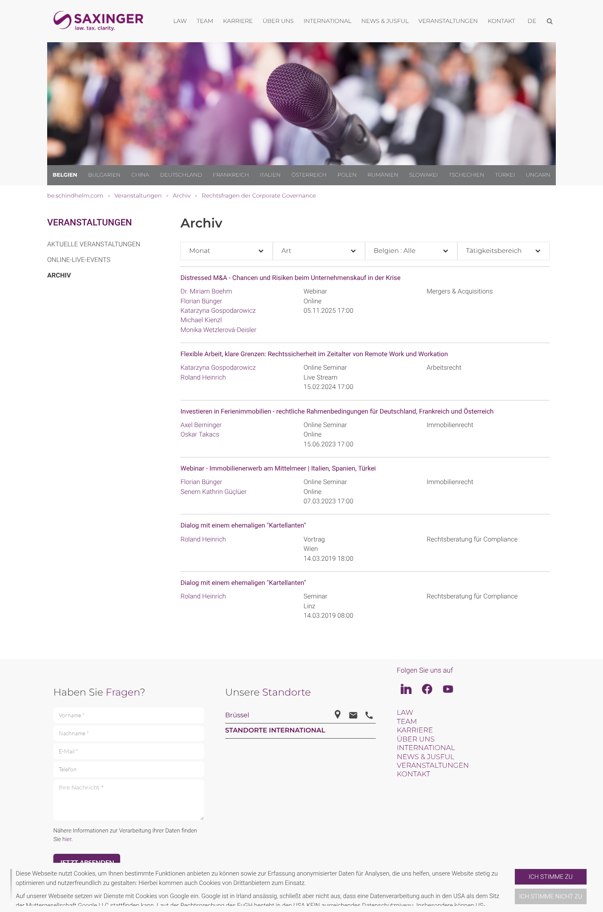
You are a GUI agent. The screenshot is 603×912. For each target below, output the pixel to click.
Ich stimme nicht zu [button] (550, 896)
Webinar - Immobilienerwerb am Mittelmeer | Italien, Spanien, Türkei (278, 468)
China (140, 175)
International (426, 748)
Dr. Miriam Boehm (206, 291)
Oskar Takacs (199, 434)
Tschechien (466, 175)
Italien (270, 175)
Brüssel (237, 715)
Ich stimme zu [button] (551, 876)
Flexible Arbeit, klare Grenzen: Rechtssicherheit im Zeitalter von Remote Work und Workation (314, 354)
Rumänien (383, 175)
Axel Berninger (201, 425)
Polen (346, 175)
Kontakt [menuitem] (501, 21)
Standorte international (275, 731)
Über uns (415, 739)
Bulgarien (104, 175)
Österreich (309, 175)
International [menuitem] (328, 21)
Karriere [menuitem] (238, 21)
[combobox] (226, 251)
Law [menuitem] (180, 21)
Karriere (415, 730)
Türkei (505, 175)
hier (66, 839)
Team (407, 722)
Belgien (65, 175)
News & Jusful (425, 757)
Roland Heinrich (203, 377)
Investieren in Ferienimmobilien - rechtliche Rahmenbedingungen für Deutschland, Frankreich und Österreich (336, 411)
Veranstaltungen (89, 223)
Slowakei (423, 175)
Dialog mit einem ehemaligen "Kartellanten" (243, 525)
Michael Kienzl (201, 320)
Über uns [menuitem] (278, 21)
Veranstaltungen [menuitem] (448, 21)
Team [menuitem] (204, 21)
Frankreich (231, 175)
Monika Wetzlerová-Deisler (218, 330)
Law (405, 713)
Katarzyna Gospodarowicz (218, 310)
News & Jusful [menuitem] (385, 21)
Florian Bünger (201, 301)
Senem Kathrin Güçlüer (213, 492)
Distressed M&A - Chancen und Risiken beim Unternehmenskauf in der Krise (290, 278)
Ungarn (538, 175)
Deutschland (181, 175)
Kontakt (413, 774)
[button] (511, 887)
